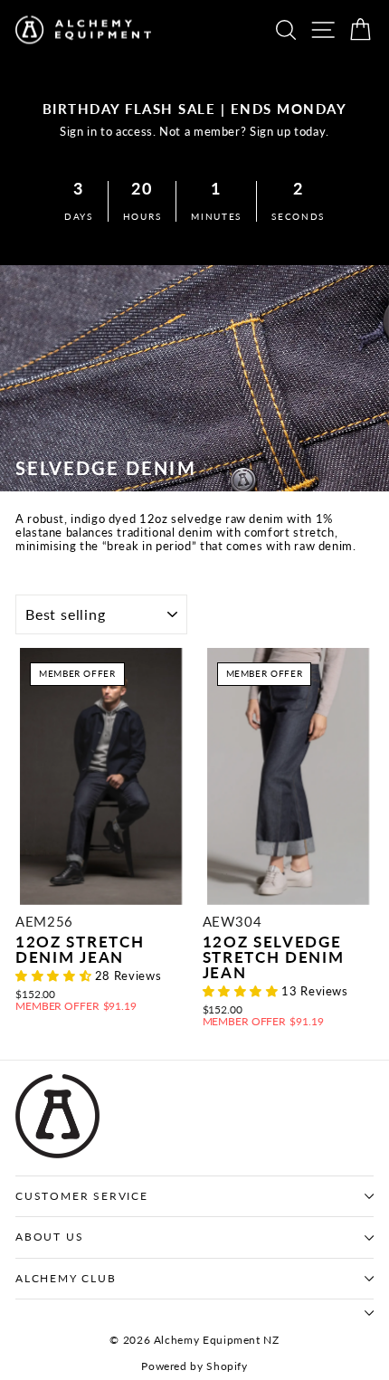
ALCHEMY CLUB (66, 1278)
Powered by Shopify (194, 1366)
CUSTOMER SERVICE (81, 1196)
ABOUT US (49, 1236)
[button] (55, 975)
